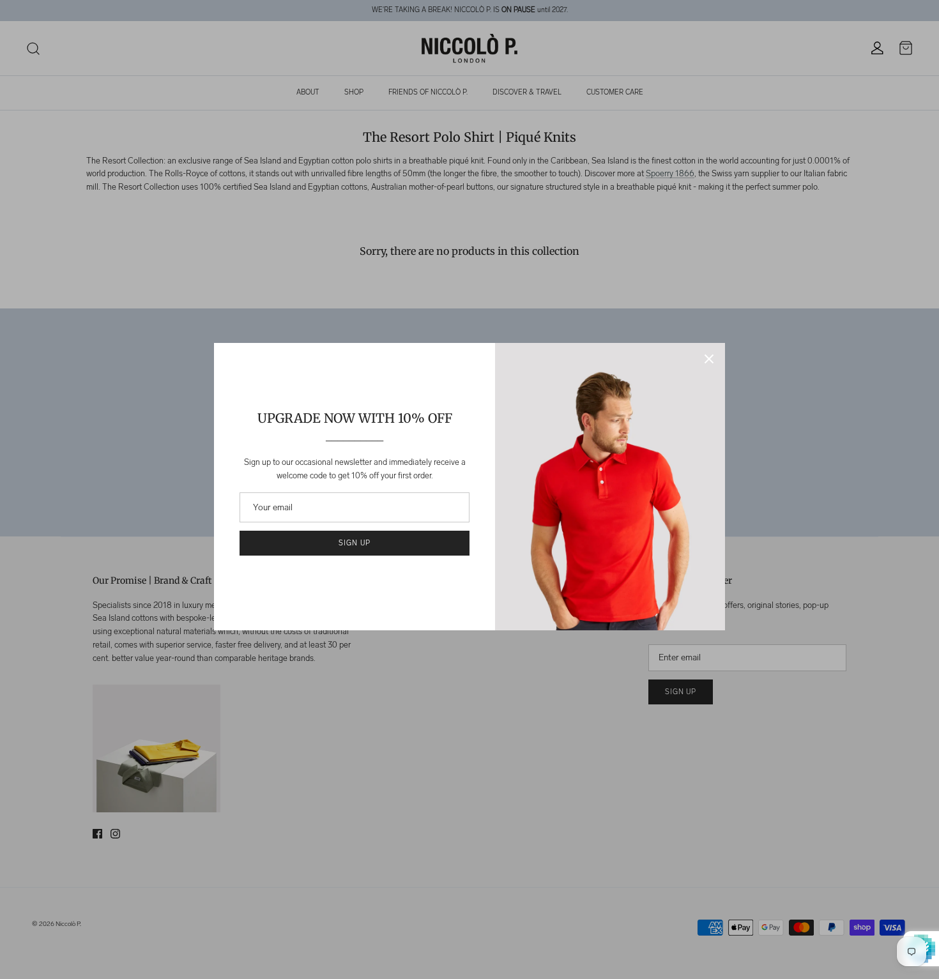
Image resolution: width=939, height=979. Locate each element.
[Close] (709, 359)
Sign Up (354, 543)
